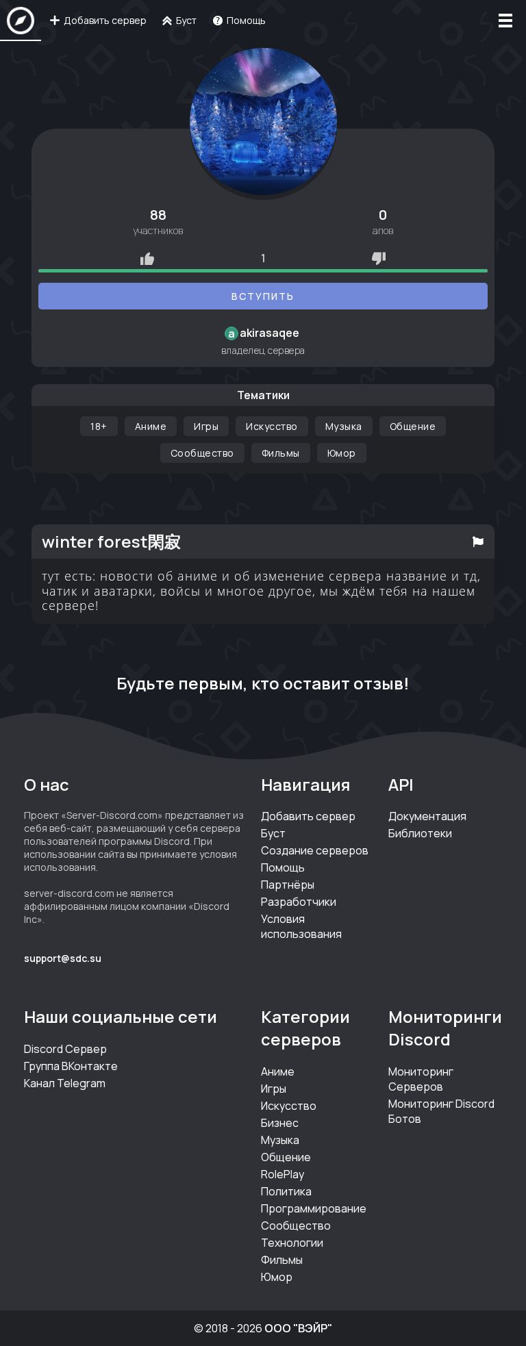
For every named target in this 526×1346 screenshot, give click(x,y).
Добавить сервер (308, 816)
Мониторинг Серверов (420, 1079)
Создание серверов (314, 850)
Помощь (283, 867)
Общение (413, 426)
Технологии (292, 1242)
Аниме (151, 426)
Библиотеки (420, 833)
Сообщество (202, 452)
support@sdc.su (62, 958)
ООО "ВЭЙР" (298, 1328)
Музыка (343, 426)
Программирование (313, 1208)
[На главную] (20, 20)
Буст (273, 833)
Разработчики (298, 901)
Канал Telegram (64, 1083)
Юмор (341, 452)
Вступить (263, 296)
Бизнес (280, 1122)
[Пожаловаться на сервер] (478, 541)
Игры (206, 426)
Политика (286, 1191)
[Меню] (505, 20)
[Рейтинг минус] (378, 258)
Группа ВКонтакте (71, 1066)
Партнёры (287, 884)
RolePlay (282, 1174)
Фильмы (281, 452)
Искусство (272, 426)
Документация (427, 816)
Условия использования (301, 926)
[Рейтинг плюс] (147, 258)
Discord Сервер (65, 1048)
